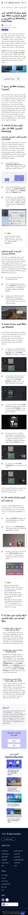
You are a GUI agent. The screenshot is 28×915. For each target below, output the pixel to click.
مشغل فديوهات (5, 854)
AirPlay (18, 265)
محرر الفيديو (17, 854)
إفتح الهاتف (4, 859)
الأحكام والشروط (5, 884)
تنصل (2, 890)
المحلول (16, 7)
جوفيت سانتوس (8, 25)
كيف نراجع (4, 887)
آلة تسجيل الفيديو (18, 851)
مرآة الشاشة (5, 29)
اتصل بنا (3, 878)
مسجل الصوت (5, 862)
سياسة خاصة (4, 881)
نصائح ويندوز (17, 857)
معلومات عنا (4, 875)
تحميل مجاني (9, 839)
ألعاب (15, 865)
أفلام (2, 865)
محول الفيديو (4, 851)
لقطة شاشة (4, 857)
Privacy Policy (17, 913)
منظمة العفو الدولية (19, 859)
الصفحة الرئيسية (22, 7)
